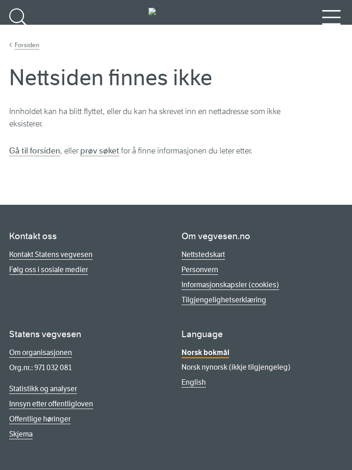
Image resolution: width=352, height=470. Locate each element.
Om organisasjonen (40, 352)
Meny (331, 32)
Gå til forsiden (34, 151)
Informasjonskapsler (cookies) (230, 284)
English (194, 382)
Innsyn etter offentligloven (51, 403)
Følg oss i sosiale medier (48, 269)
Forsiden (27, 45)
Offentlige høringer (40, 419)
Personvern (200, 269)
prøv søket (99, 151)
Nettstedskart (203, 254)
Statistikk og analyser (43, 388)
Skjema (21, 434)
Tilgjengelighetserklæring (224, 299)
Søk (18, 32)
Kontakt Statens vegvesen (51, 254)
